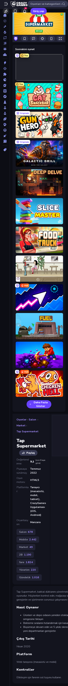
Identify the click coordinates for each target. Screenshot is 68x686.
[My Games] (15, 11)
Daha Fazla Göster (41, 404)
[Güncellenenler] (5, 38)
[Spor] (5, 119)
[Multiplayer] (5, 49)
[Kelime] (5, 91)
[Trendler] (5, 32)
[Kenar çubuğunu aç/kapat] (6, 4)
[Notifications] (24, 11)
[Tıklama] (5, 136)
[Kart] (5, 85)
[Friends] (6, 11)
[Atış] (5, 68)
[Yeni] (5, 26)
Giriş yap (38, 11)
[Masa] (5, 102)
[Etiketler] (5, 150)
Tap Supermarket (27, 431)
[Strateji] (5, 124)
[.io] (5, 80)
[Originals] (5, 43)
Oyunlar (21, 419)
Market (21, 425)
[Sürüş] (5, 130)
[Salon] (5, 108)
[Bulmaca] (5, 74)
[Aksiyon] (5, 63)
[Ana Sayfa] (5, 15)
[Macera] (5, 96)
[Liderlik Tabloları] (5, 54)
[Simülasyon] (5, 113)
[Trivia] (5, 141)
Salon (32, 419)
